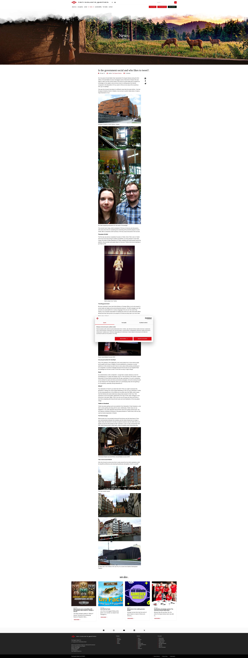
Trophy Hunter (161, 642)
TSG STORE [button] (152, 6)
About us (118, 638)
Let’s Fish (160, 644)
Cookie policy (172, 656)
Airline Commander (162, 647)
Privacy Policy (165, 656)
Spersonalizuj (123, 338)
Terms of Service (157, 656)
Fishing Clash (161, 638)
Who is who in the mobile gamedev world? (136, 609)
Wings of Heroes (162, 640)
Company (139, 639)
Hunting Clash (161, 639)
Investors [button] (161, 6)
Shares (139, 640)
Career (118, 640)
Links (139, 647)
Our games (119, 639)
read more (76, 619)
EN (115, 2)
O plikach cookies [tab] (143, 322)
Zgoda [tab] (104, 322)
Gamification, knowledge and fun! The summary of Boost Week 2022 (163, 609)
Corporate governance (142, 644)
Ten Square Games (117, 73)
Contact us (140, 648)
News (118, 642)
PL (112, 2)
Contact (118, 643)
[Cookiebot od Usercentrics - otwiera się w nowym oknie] (146, 318)
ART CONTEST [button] (172, 6)
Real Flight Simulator (162, 643)
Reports (139, 642)
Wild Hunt (160, 645)
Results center (140, 643)
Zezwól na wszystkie (142, 338)
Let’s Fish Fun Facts (105, 609)
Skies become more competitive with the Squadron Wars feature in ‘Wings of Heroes (83, 610)
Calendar (139, 645)
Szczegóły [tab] (124, 322)
